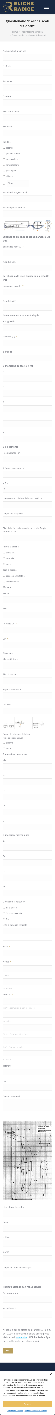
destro (9, 748)
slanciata (10, 553)
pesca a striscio (13, 153)
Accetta (27, 1404)
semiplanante (12, 581)
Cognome (7, 988)
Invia (8, 1350)
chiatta (9, 176)
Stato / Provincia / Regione (15, 1034)
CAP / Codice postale (13, 1047)
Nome (6, 975)
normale (10, 558)
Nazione (7, 1060)
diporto (9, 148)
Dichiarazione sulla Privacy (36, 1411)
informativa (21, 1337)
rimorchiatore (12, 165)
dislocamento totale (15, 576)
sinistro (9, 743)
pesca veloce (12, 159)
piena (8, 564)
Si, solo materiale (14, 913)
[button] (50, 1374)
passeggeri (11, 170)
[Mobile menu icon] (47, 7)
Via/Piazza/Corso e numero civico (19, 1008)
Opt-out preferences (15, 1411)
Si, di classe (11, 908)
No (7, 919)
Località (7, 1021)
